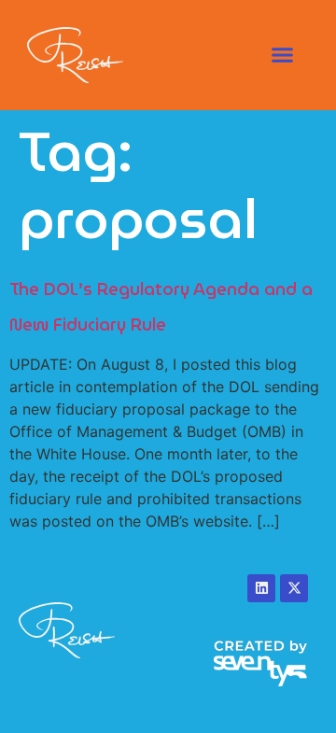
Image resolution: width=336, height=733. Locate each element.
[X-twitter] (294, 588)
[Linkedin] (261, 588)
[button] (283, 55)
